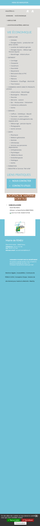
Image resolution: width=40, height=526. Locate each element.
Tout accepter (14, 520)
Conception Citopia (21, 277)
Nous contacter (21, 181)
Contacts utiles (21, 186)
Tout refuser (28, 520)
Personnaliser (20, 523)
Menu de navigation (20, 3)
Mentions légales (10, 273)
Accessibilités (21, 273)
